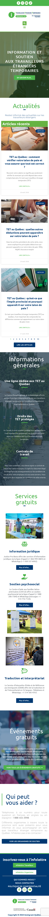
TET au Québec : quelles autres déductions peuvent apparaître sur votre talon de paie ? (24, 233)
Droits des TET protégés (24, 417)
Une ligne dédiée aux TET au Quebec (25, 382)
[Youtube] (26, 3)
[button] (25, 23)
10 (38, 339)
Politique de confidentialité (24, 886)
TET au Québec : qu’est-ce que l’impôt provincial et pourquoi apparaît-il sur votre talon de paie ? (24, 303)
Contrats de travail (24, 452)
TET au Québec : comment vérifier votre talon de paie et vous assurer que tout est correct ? (24, 162)
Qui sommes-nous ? (24, 879)
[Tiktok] (30, 3)
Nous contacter (24, 882)
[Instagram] (22, 3)
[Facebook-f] (18, 3)
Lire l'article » (24, 186)
